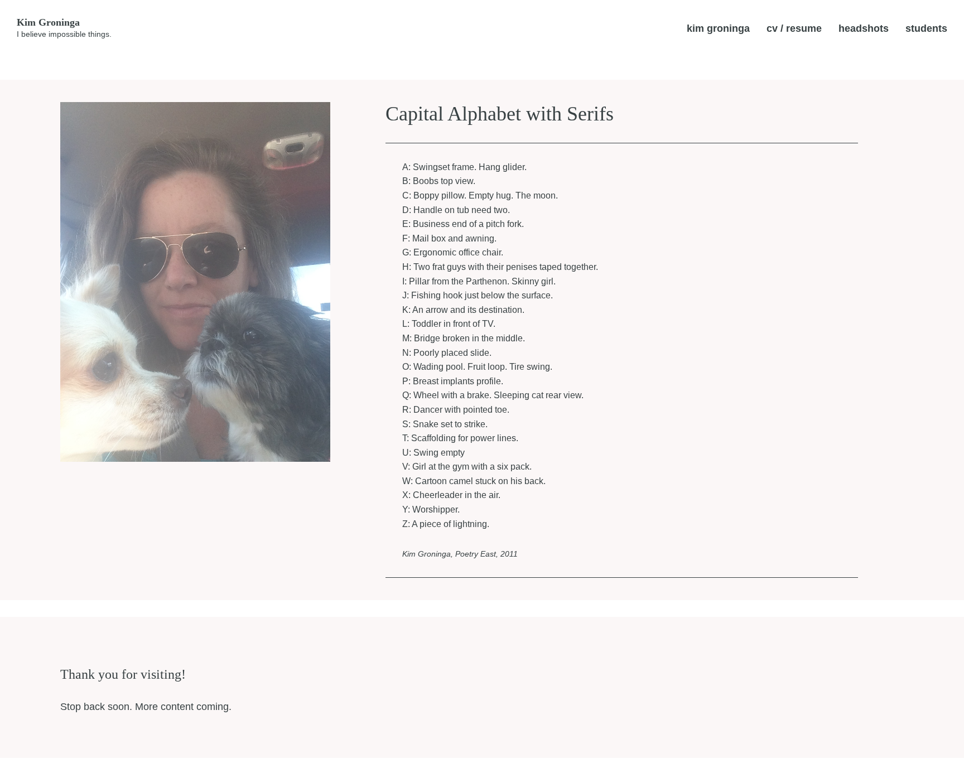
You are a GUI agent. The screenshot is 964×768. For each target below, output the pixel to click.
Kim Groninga (48, 22)
